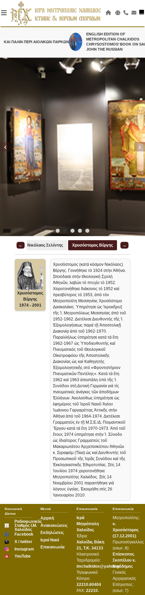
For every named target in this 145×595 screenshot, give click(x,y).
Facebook (23, 534)
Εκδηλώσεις (52, 532)
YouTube (22, 556)
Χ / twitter (23, 542)
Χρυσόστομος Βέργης (92, 245)
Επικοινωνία (52, 547)
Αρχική (47, 518)
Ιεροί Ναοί (49, 540)
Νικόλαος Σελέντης (45, 245)
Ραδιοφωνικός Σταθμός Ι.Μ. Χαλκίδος (26, 525)
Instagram (23, 549)
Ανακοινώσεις (53, 525)
